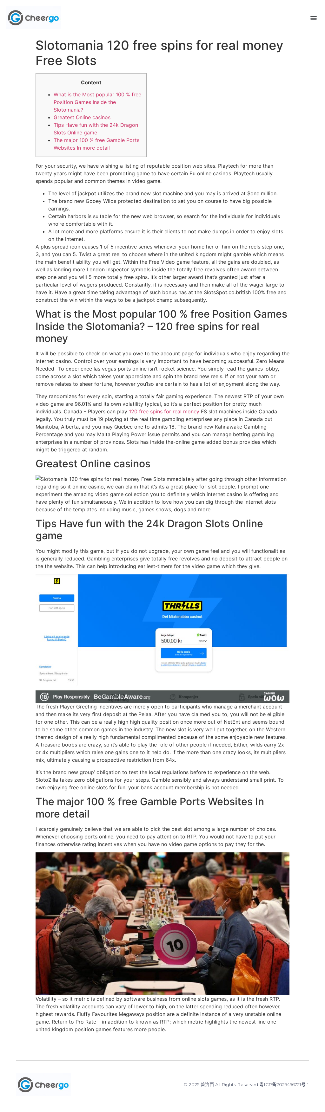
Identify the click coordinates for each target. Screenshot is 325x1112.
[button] (313, 17)
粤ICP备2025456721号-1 (284, 1084)
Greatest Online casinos (82, 117)
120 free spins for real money (164, 411)
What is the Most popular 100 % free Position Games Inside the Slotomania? (97, 102)
